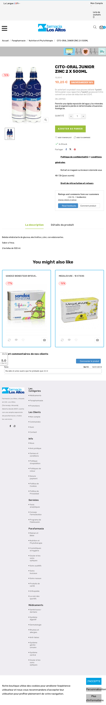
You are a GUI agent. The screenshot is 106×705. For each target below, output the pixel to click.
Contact (33, 432)
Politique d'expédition (35, 462)
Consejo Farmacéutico (36, 513)
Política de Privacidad (34, 492)
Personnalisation (93, 689)
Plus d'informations (93, 698)
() (97, 14)
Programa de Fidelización (35, 521)
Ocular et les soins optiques (35, 558)
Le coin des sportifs (34, 597)
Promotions (35, 406)
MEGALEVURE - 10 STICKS (71, 276)
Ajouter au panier (70, 129)
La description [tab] (34, 224)
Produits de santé (35, 585)
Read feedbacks (68, 205)
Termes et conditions (34, 454)
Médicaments (35, 395)
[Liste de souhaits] (23, 340)
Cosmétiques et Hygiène (35, 549)
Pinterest (75, 149)
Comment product (88, 205)
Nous (32, 443)
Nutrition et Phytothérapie (36, 542)
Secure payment (33, 477)
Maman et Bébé (34, 534)
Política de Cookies (34, 485)
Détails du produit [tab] (62, 224)
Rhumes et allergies (34, 631)
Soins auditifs (35, 566)
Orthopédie (34, 591)
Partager (66, 149)
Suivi (32, 427)
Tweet (70, 149)
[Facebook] (11, 426)
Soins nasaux (35, 578)
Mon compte (35, 417)
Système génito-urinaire (33, 645)
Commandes (35, 422)
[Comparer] (9, 340)
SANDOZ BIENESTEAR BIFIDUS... (21, 276)
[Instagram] (15, 426)
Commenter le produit (89, 361)
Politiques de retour (35, 469)
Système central (33, 653)
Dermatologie (35, 625)
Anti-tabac (34, 637)
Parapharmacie (36, 401)
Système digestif (33, 618)
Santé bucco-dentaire (35, 611)
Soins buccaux (33, 572)
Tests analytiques (35, 506)
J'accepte (93, 681)
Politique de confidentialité (74, 157)
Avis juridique (35, 448)
